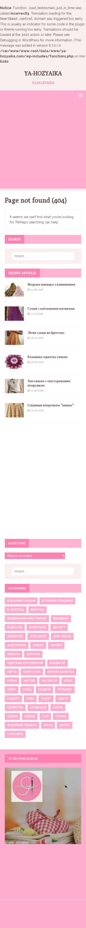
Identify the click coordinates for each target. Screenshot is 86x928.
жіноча (13, 654)
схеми (29, 716)
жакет (38, 645)
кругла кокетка (60, 672)
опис (68, 680)
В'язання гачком (21, 600)
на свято (49, 680)
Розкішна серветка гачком (47, 357)
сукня (58, 707)
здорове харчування (25, 663)
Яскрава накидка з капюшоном (51, 284)
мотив (29, 680)
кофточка (32, 672)
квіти (11, 672)
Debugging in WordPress (19, 40)
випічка (37, 609)
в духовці (15, 609)
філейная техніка (22, 725)
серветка (15, 707)
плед (27, 689)
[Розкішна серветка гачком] (14, 366)
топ (45, 716)
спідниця (38, 707)
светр (63, 698)
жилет (56, 645)
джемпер (15, 636)
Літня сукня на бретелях (45, 333)
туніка (60, 716)
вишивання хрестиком (27, 618)
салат (46, 698)
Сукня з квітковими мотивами (51, 308)
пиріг (11, 689)
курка (12, 680)
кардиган (57, 663)
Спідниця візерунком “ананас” (50, 405)
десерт (59, 627)
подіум (44, 689)
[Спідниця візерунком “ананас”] (14, 414)
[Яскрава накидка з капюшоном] (14, 294)
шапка (64, 725)
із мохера (15, 734)
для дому (38, 636)
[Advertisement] (43, 146)
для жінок (62, 636)
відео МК (14, 627)
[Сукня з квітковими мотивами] (14, 318)
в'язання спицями (57, 600)
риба (30, 698)
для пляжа (16, 645)
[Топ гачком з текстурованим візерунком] (14, 390)
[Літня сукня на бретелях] (14, 342)
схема (12, 716)
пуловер (64, 689)
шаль (48, 725)
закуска (33, 654)
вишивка (61, 618)
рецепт (13, 698)
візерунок (37, 627)
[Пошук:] (43, 256)
